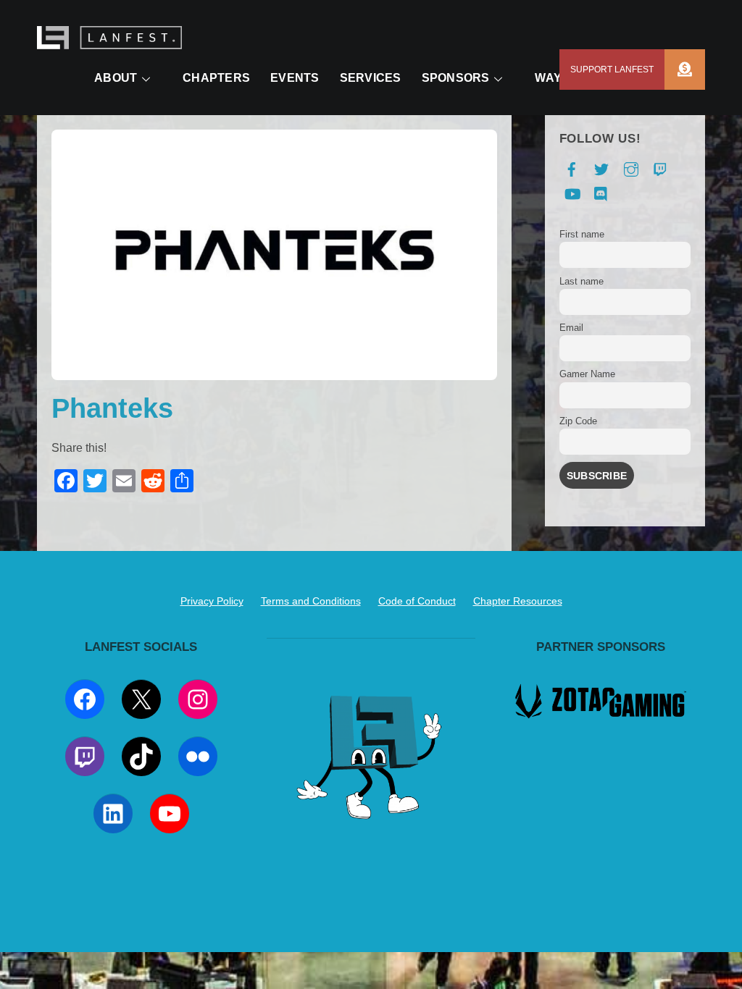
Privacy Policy (211, 601)
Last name (581, 281)
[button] (684, 69)
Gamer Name (587, 374)
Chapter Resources (517, 601)
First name (581, 234)
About (115, 78)
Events (294, 78)
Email (571, 327)
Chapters (216, 78)
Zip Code (578, 421)
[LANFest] (109, 41)
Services (370, 78)
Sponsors (456, 78)
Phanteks (112, 408)
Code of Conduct (417, 601)
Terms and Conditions (311, 601)
